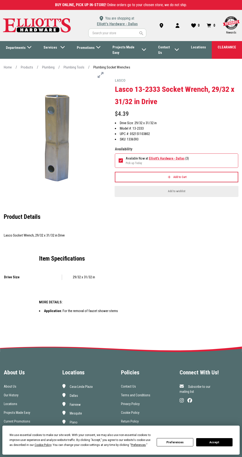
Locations (10, 404)
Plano (73, 422)
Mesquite (75, 413)
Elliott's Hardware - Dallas (117, 24)
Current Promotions (17, 421)
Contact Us (128, 386)
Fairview (75, 404)
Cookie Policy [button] (43, 445)
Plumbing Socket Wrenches (111, 67)
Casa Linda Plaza (81, 387)
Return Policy (130, 421)
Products (27, 67)
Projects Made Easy (17, 413)
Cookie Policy (130, 413)
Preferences (175, 442)
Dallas (73, 396)
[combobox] (117, 33)
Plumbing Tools (74, 67)
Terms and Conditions (135, 395)
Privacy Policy (130, 404)
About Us (10, 386)
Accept (214, 442)
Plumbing (48, 67)
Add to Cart (179, 177)
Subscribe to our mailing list (195, 389)
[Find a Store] (162, 25)
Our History (11, 395)
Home (8, 67)
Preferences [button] (138, 445)
